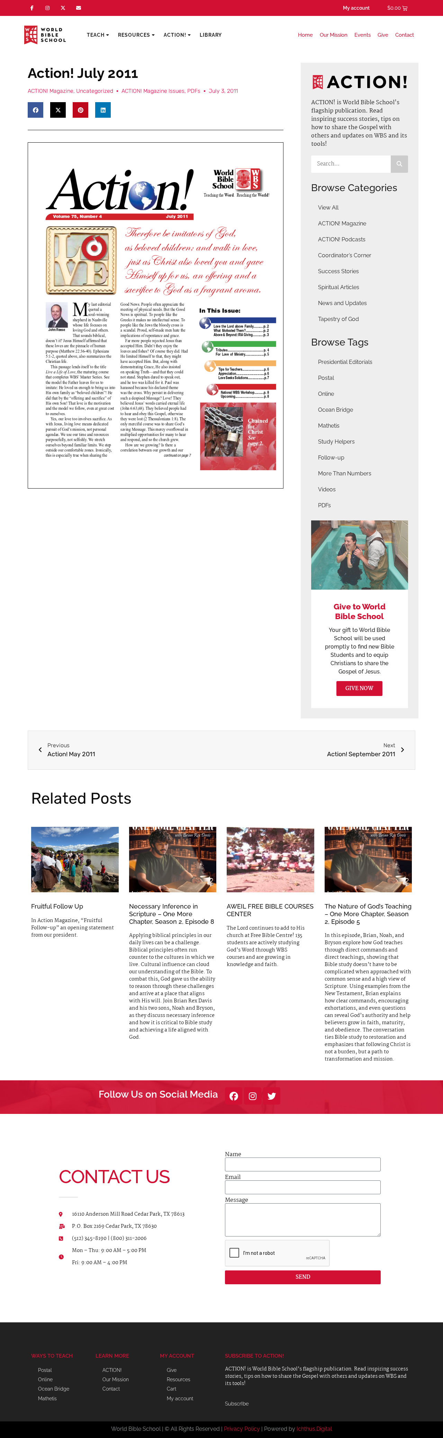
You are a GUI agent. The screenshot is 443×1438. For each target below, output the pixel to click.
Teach (96, 35)
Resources (134, 35)
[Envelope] (78, 8)
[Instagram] (47, 8)
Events (362, 35)
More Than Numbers (344, 473)
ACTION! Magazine (50, 91)
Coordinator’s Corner (344, 255)
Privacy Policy (242, 1429)
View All (328, 207)
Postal (326, 378)
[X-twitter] (63, 8)
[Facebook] (233, 1096)
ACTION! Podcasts (341, 239)
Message (236, 1200)
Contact (404, 35)
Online (326, 394)
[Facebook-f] (32, 8)
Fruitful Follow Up (57, 906)
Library (211, 35)
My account (356, 8)
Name (233, 1155)
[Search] (399, 164)
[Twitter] (271, 1096)
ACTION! (175, 35)
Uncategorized (94, 91)
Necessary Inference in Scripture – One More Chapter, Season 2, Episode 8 (171, 914)
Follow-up (331, 457)
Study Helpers (336, 441)
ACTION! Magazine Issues (152, 91)
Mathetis (329, 425)
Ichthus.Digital (314, 1429)
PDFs (193, 91)
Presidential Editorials (345, 362)
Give (383, 35)
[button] (35, 110)
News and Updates (342, 303)
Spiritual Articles (338, 287)
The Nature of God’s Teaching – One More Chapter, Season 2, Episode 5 (368, 914)
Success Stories (338, 271)
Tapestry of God (338, 319)
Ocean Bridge (335, 410)
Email (233, 1177)
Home (305, 35)
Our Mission (333, 35)
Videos (327, 489)
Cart (171, 1389)
